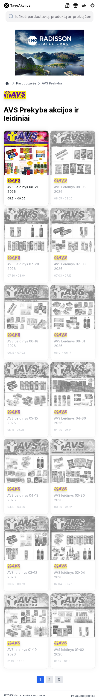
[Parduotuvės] (75, 5)
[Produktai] (84, 5)
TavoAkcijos (20, 5)
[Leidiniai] (67, 5)
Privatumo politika (83, 695)
